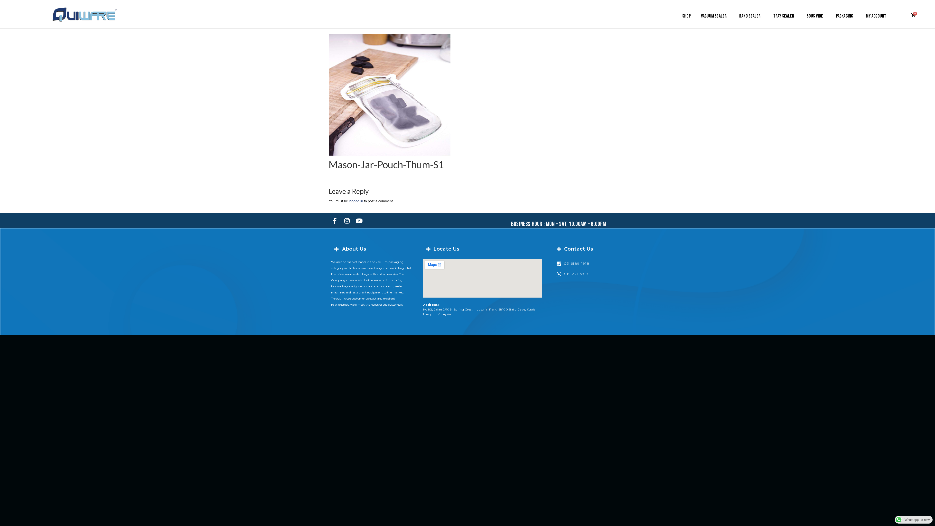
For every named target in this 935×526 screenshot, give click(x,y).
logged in (356, 200)
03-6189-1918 (576, 263)
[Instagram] (347, 221)
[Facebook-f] (335, 221)
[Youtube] (359, 221)
